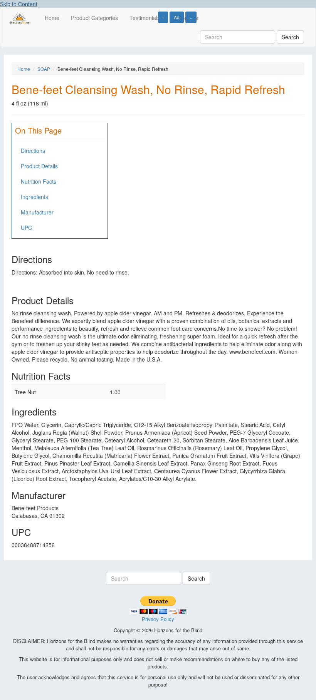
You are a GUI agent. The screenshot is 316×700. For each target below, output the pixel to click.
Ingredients (34, 197)
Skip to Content (18, 4)
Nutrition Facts (38, 181)
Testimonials (144, 18)
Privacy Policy (158, 619)
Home (52, 18)
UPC (26, 227)
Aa (177, 17)
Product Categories (94, 18)
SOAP (43, 68)
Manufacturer (37, 212)
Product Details (39, 166)
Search (290, 37)
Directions (33, 150)
